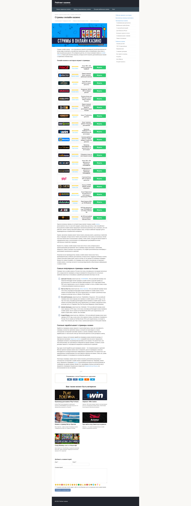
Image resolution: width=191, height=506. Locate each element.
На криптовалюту (120, 61)
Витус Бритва (84, 289)
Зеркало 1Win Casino (89, 401)
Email (74, 462)
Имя (56, 462)
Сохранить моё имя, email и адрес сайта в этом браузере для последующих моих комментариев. (81, 487)
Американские (120, 48)
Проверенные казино (122, 20)
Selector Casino (75, 76)
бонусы (76, 362)
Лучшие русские (120, 43)
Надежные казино (75, 339)
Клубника (75, 203)
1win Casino (75, 132)
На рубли (118, 56)
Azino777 (75, 116)
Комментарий (59, 467)
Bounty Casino (75, 140)
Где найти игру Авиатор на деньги (94, 424)
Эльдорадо (75, 218)
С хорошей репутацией (122, 28)
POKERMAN (84, 278)
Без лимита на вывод (121, 54)
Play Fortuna (75, 148)
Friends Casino (75, 156)
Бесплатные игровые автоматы (125, 18)
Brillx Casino (75, 108)
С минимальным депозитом (123, 23)
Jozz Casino (75, 210)
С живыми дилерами (121, 51)
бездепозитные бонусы (91, 366)
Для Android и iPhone (121, 30)
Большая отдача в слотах (123, 33)
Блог (113, 9)
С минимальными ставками (123, 35)
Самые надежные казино (63, 9)
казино (98, 224)
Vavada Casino (75, 91)
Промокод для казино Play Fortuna (66, 401)
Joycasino (75, 84)
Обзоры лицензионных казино (82, 9)
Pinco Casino (75, 68)
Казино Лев (75, 187)
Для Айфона (119, 59)
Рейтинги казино (120, 41)
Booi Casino (75, 179)
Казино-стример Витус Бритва (65, 424)
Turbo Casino (75, 124)
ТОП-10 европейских (121, 46)
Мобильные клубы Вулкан (123, 25)
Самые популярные (121, 38)
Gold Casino (75, 171)
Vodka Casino (75, 163)
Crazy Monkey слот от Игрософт (66, 445)
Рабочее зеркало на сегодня (123, 15)
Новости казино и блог (82, 20)
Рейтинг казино (62, 2)
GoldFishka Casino (75, 195)
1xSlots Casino (75, 99)
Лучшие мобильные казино (101, 9)
